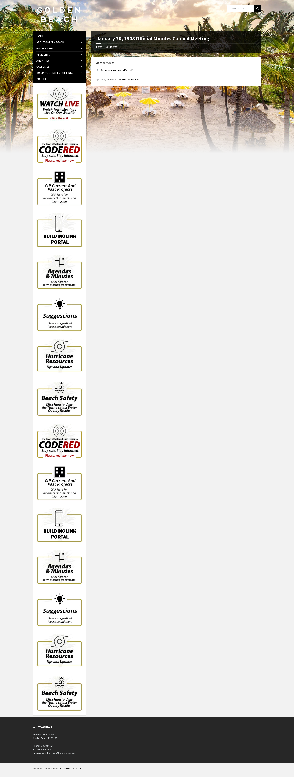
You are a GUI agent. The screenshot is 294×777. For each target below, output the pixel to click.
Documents (111, 46)
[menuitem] (59, 36)
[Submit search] (257, 8)
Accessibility (65, 768)
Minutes (135, 79)
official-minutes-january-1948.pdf (116, 70)
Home (99, 46)
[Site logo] (58, 24)
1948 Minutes (123, 79)
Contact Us (76, 768)
